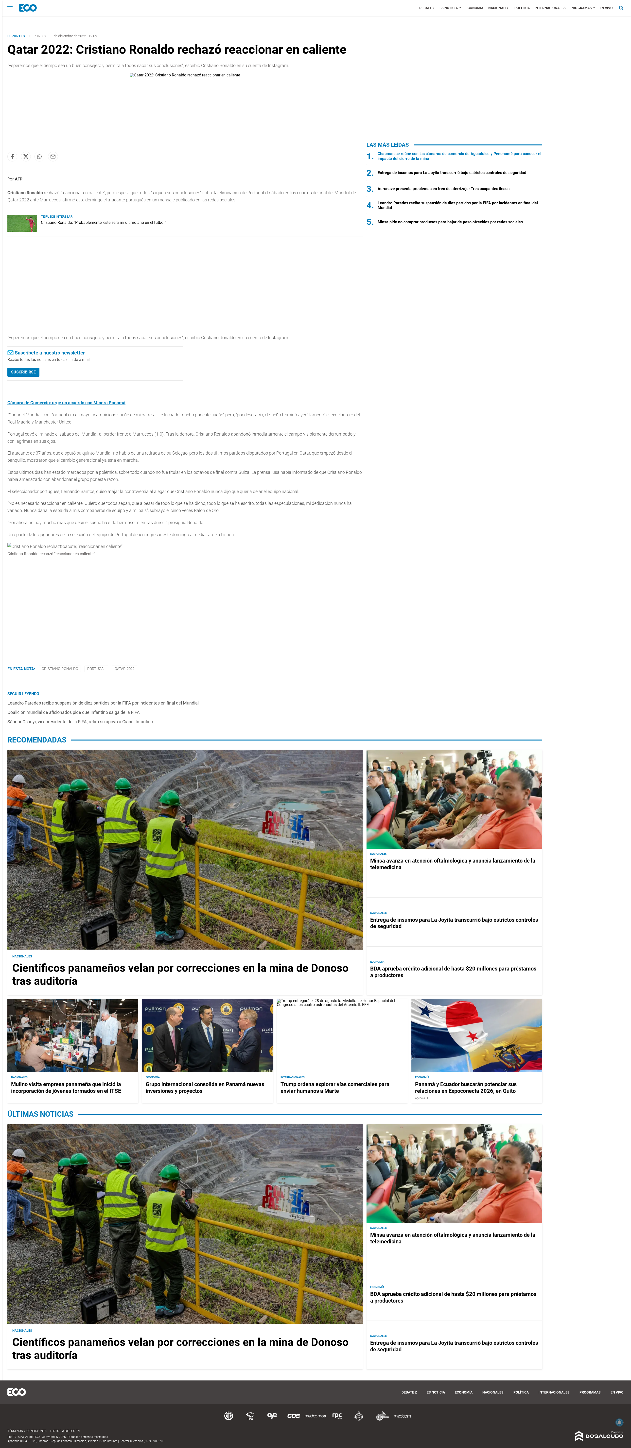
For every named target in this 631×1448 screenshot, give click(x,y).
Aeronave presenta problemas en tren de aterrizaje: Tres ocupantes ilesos (443, 188)
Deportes (37, 36)
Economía (474, 8)
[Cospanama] (294, 1419)
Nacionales (498, 8)
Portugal (96, 669)
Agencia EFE (422, 1098)
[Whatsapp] (39, 156)
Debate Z (427, 8)
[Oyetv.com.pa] (272, 1419)
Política (522, 8)
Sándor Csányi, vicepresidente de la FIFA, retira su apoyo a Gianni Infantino (80, 721)
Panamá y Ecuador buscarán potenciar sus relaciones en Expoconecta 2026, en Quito (466, 1087)
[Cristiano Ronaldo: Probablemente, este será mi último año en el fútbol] (22, 230)
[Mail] (53, 156)
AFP (18, 179)
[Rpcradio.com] (337, 1419)
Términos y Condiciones (27, 1431)
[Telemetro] (229, 1419)
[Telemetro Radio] (380, 1419)
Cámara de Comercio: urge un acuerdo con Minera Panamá (66, 402)
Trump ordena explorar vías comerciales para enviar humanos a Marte (334, 1087)
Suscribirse (23, 372)
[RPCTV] (250, 1419)
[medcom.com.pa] (402, 1419)
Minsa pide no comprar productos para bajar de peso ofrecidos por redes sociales (450, 222)
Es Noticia (448, 8)
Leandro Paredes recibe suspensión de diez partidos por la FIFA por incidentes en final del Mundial (103, 703)
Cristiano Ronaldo (60, 669)
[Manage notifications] (619, 1422)
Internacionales (550, 8)
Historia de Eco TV (65, 1431)
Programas (581, 8)
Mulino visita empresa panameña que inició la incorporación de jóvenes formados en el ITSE (66, 1087)
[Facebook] (12, 156)
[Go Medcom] (315, 1419)
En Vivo (606, 8)
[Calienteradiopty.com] (359, 1419)
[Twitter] (25, 156)
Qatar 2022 (125, 669)
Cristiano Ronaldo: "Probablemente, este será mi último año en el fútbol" (103, 222)
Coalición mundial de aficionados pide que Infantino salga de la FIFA (73, 712)
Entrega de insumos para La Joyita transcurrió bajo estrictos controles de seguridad (452, 172)
